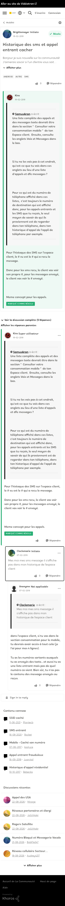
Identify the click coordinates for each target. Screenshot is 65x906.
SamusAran (22, 114)
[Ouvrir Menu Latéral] (4, 13)
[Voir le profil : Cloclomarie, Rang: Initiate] (11, 553)
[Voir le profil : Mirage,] (6, 800)
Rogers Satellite (22, 824)
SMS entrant (17, 730)
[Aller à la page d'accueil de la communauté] (12, 13)
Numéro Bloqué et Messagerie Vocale (36, 837)
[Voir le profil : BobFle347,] (6, 840)
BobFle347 (32, 842)
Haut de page (48, 881)
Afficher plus (13, 67)
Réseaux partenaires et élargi (31, 810)
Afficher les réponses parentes (18, 325)
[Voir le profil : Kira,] (9, 97)
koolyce (28, 747)
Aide (5, 887)
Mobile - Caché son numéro (27, 742)
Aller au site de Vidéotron (17, 4)
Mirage (31, 801)
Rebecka (28, 771)
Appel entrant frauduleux (26, 755)
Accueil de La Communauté (19, 881)
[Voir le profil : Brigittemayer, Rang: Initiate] (7, 34)
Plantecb (28, 722)
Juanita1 (28, 759)
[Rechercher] (30, 13)
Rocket (28, 734)
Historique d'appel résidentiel (28, 767)
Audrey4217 (33, 855)
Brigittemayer (21, 32)
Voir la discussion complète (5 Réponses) (28, 320)
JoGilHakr (32, 815)
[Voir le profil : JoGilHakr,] (6, 813)
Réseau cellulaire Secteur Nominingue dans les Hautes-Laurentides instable (31, 851)
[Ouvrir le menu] (60, 22)
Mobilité (10, 22)
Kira (17, 95)
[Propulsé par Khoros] (32, 898)
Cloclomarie (24, 551)
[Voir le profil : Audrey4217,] (6, 853)
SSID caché (16, 718)
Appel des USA (21, 797)
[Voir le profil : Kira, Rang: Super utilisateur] (7, 335)
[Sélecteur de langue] (21, 12)
